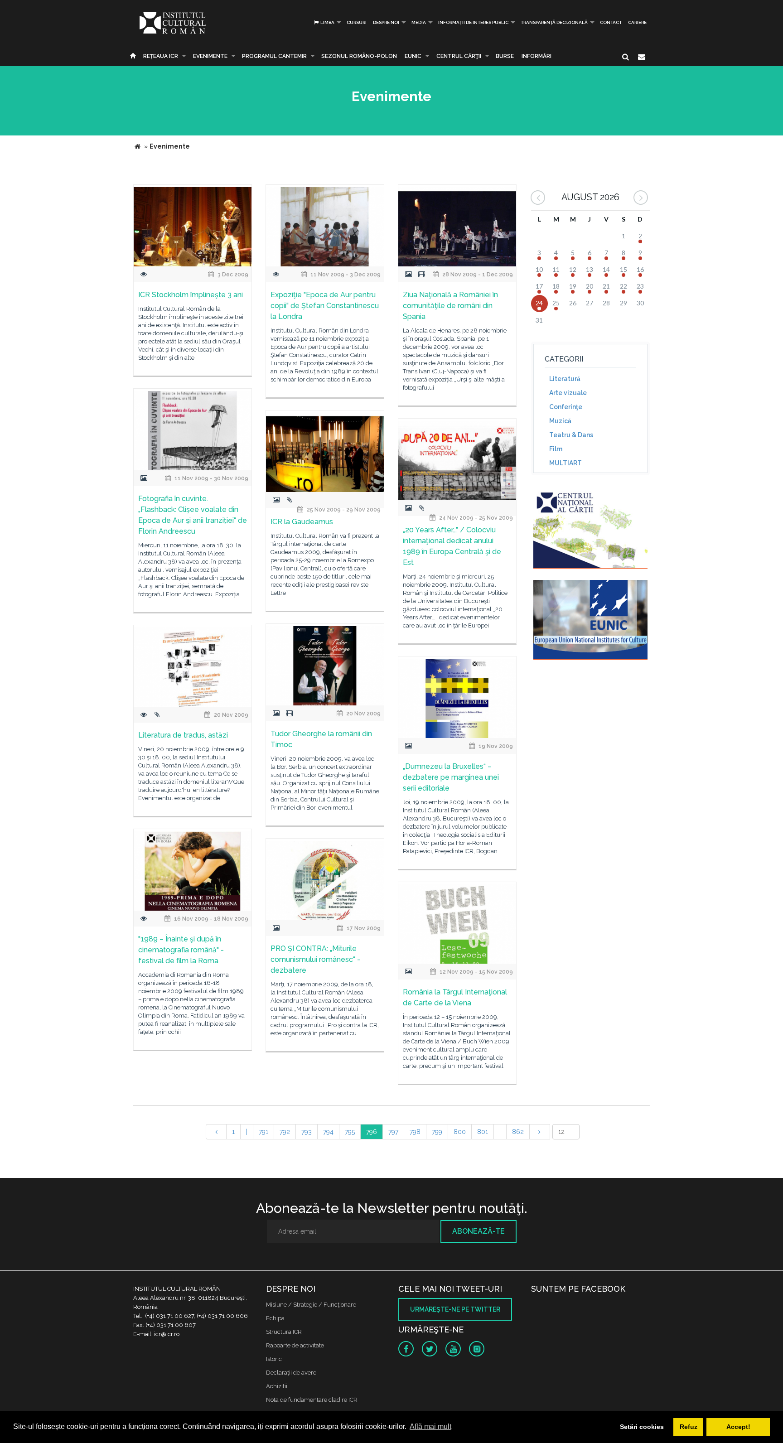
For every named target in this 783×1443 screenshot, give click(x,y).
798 (415, 1131)
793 (306, 1131)
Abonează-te (478, 1231)
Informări (536, 56)
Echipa (275, 1318)
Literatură (564, 378)
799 (437, 1131)
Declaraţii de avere (291, 1372)
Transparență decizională (554, 22)
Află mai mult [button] (430, 1426)
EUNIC (413, 56)
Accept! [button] (738, 1426)
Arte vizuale (568, 392)
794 (328, 1131)
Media (418, 22)
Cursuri (357, 22)
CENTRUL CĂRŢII (458, 56)
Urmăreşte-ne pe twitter (455, 1309)
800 (460, 1131)
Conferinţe (565, 406)
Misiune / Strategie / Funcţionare (311, 1304)
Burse (505, 56)
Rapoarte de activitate (295, 1345)
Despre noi (386, 22)
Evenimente (210, 56)
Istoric (274, 1359)
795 (350, 1131)
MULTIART (565, 463)
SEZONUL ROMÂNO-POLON (359, 56)
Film (555, 449)
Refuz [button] (688, 1426)
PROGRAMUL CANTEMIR (274, 56)
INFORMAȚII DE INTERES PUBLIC (473, 22)
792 (285, 1131)
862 (518, 1131)
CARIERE (637, 22)
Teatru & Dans (571, 435)
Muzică (560, 421)
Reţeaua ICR (160, 56)
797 (393, 1131)
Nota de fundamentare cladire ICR (312, 1399)
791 (263, 1131)
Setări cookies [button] (642, 1426)
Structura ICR (284, 1331)
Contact (611, 22)
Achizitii (276, 1386)
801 (482, 1131)
